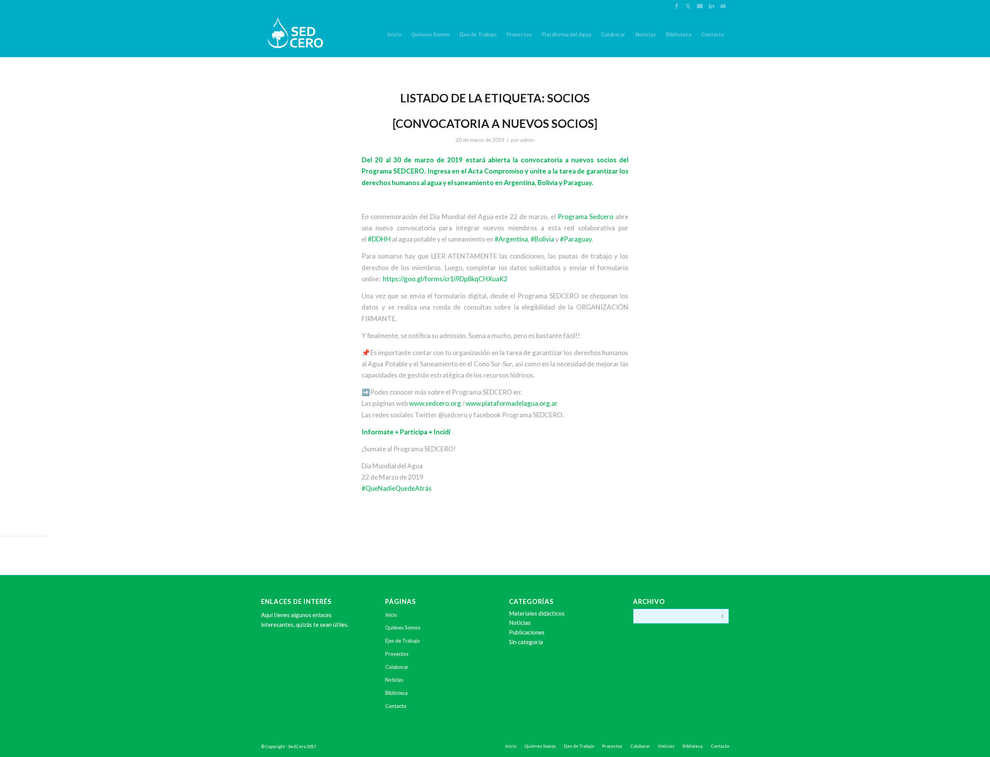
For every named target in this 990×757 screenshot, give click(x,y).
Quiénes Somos (402, 627)
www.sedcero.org (435, 403)
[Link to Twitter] (688, 6)
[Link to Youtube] (699, 6)
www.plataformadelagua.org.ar (512, 403)
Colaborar (396, 667)
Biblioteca (396, 693)
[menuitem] (394, 34)
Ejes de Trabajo (402, 641)
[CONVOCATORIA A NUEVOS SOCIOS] (495, 123)
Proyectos (396, 654)
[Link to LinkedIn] (711, 6)
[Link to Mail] (723, 6)
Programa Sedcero (585, 217)
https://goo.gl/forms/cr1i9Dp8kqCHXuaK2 (445, 279)
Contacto (395, 706)
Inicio (391, 615)
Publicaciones (526, 632)
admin (527, 139)
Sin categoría (526, 641)
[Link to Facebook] (676, 6)
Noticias (394, 680)
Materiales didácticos (537, 613)
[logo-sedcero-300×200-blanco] (295, 34)
